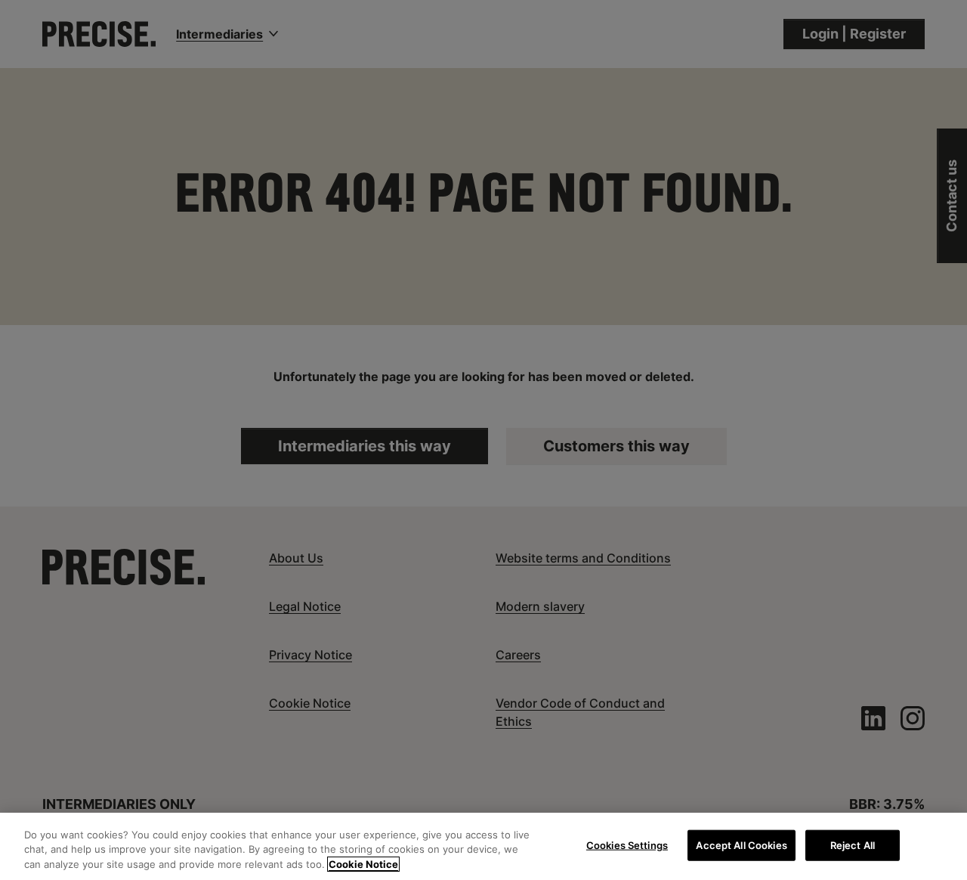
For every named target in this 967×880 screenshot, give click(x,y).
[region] (483, 846)
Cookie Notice (363, 864)
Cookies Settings (627, 844)
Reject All (852, 844)
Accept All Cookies (741, 844)
